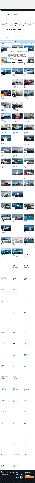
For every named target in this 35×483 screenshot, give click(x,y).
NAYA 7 (25, 130)
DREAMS (14, 332)
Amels (2, 64)
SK (1, 454)
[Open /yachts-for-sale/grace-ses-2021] (6, 127)
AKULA (25, 85)
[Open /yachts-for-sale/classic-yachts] (29, 25)
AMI (1, 243)
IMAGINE (2, 398)
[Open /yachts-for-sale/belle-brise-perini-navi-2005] (17, 417)
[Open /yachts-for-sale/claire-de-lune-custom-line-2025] (6, 150)
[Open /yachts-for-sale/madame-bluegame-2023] (17, 194)
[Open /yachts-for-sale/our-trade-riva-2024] (6, 251)
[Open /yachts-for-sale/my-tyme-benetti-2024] (6, 362)
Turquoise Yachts (26, 120)
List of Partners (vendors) (10, 58)
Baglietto (14, 154)
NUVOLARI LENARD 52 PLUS (17, 454)
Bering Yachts (14, 86)
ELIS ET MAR (26, 476)
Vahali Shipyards (26, 277)
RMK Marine (25, 154)
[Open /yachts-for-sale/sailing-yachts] (12, 25)
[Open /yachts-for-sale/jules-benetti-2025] (17, 362)
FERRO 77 (14, 354)
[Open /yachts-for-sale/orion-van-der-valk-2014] (6, 194)
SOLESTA (2, 231)
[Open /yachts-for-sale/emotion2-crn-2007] (29, 71)
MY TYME (2, 365)
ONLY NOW (3, 321)
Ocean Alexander (15, 333)
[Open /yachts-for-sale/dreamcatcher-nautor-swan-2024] (17, 462)
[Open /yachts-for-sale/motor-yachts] (3, 25)
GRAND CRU (26, 254)
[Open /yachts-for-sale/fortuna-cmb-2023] (6, 340)
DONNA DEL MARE (15, 130)
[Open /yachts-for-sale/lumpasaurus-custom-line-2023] (29, 93)
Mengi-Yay (14, 455)
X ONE (25, 332)
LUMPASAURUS (26, 96)
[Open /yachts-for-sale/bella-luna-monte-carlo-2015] (29, 317)
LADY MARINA (15, 74)
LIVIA (25, 153)
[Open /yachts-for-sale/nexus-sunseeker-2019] (17, 473)
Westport (21, 33)
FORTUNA (2, 343)
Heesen (14, 31)
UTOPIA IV (25, 432)
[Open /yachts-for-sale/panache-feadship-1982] (6, 462)
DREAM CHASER (26, 421)
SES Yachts (2, 131)
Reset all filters (32, 43)
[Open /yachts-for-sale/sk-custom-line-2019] (6, 451)
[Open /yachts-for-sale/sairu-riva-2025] (17, 183)
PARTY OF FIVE (26, 443)
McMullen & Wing (26, 232)
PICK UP (2, 287)
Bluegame (14, 221)
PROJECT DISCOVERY (4, 187)
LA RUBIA (14, 209)
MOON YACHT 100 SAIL (27, 398)
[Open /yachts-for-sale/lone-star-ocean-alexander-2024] (29, 451)
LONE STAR (25, 454)
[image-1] (2, 50)
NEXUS (14, 476)
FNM (13, 399)
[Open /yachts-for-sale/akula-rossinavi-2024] (29, 82)
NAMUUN (25, 119)
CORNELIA (3, 387)
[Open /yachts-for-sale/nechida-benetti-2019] (6, 406)
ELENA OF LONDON (16, 398)
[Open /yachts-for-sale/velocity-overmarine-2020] (17, 439)
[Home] (17, 10)
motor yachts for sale (16, 30)
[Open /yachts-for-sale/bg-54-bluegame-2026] (17, 217)
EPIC (2, 108)
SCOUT (2, 51)
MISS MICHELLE (3, 74)
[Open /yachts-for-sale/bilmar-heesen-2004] (17, 306)
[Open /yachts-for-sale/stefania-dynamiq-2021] (17, 373)
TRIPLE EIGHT (26, 354)
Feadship (10, 31)
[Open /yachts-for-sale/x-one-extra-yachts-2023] (29, 328)
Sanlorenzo (8, 32)
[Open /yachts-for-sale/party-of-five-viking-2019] (29, 439)
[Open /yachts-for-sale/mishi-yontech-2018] (29, 384)
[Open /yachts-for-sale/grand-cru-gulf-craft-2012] (29, 251)
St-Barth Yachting (15, 388)
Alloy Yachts (2, 399)
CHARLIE (14, 254)
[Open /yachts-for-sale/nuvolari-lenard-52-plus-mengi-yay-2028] (17, 451)
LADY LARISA (3, 209)
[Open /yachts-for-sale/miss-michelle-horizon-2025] (6, 71)
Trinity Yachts (25, 477)
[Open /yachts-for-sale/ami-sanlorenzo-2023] (6, 240)
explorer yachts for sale (13, 37)
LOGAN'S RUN (26, 243)
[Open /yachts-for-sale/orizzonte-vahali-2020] (29, 273)
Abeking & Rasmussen (3, 120)
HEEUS (14, 85)
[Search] (13, 41)
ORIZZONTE (26, 276)
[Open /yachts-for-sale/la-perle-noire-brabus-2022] (29, 206)
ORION (2, 198)
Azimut (24, 31)
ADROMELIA (3, 332)
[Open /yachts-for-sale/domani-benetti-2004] (6, 428)
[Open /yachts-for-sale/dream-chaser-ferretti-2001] (29, 417)
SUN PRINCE (14, 96)
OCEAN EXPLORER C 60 (5, 376)
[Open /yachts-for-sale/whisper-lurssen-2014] (17, 48)
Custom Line (25, 97)
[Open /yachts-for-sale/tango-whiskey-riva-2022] (17, 273)
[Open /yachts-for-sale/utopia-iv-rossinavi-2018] (29, 428)
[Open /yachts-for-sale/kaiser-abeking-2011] (6, 116)
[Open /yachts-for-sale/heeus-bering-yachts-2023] (17, 82)
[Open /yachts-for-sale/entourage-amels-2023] (6, 60)
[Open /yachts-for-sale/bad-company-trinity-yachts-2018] (29, 48)
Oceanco (25, 64)
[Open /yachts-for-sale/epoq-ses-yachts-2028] (29, 183)
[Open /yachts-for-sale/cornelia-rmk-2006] (6, 384)
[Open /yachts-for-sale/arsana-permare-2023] (29, 406)
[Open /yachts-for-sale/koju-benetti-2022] (6, 295)
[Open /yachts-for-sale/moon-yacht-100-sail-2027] (29, 395)
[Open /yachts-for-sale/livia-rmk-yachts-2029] (29, 150)
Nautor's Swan (16, 36)
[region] (17, 55)
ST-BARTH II (14, 387)
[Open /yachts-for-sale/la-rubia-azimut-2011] (17, 206)
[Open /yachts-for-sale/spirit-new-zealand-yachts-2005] (29, 340)
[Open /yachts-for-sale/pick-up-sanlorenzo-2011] (6, 284)
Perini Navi (12, 36)
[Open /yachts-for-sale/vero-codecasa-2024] (6, 161)
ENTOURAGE (3, 63)
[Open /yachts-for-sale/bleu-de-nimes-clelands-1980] (17, 105)
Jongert (20, 36)
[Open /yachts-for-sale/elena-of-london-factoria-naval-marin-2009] (17, 395)
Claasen (13, 120)
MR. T (13, 153)
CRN (24, 75)
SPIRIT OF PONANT (27, 310)
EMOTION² (25, 74)
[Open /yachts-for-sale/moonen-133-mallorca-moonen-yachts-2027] (17, 295)
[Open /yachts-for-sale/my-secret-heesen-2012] (6, 138)
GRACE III (2, 130)
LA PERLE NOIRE (26, 209)
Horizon (2, 75)
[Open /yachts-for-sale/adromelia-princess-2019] (6, 328)
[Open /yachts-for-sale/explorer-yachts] (20, 25)
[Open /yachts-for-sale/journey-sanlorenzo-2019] (6, 306)
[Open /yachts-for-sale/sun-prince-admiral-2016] (17, 93)
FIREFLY (2, 220)
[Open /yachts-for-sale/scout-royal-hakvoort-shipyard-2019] (6, 48)
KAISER (2, 119)
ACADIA (14, 119)
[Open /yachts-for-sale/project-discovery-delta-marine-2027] (6, 183)
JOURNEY (2, 310)
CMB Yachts (2, 344)
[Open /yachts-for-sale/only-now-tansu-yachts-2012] (6, 317)
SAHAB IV (2, 476)
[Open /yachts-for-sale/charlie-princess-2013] (17, 251)
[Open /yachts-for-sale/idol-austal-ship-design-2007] (29, 172)
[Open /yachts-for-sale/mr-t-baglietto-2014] (17, 150)
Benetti (12, 32)
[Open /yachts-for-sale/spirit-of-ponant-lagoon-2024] (29, 306)
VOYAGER (14, 432)
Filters (15, 41)
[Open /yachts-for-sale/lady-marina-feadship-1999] (17, 71)
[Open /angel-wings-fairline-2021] (29, 217)
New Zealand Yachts (26, 344)
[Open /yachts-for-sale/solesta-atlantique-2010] (6, 228)
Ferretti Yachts (3, 109)
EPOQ (25, 187)
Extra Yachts (25, 333)
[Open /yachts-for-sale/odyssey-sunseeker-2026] (29, 161)
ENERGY (14, 63)
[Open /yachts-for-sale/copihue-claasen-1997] (17, 172)
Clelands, (14, 109)
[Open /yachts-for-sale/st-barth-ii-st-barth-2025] (17, 384)
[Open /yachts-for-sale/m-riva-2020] (17, 284)
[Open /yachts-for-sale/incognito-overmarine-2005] (6, 273)
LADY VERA (14, 265)
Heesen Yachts (3, 142)
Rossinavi (25, 86)
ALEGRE (2, 421)
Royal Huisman (9, 36)
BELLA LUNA (26, 321)
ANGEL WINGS (26, 220)
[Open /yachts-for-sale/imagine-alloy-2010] (6, 395)
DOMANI (2, 432)
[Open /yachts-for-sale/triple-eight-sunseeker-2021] (29, 351)
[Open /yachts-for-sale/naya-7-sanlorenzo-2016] (29, 127)
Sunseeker (20, 32)
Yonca (24, 388)
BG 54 (13, 220)
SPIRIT (25, 343)
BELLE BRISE (15, 421)
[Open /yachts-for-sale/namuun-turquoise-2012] (29, 116)
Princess (24, 32)
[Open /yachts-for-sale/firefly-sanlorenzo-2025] (6, 217)
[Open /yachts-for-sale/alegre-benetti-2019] (6, 417)
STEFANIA (14, 376)
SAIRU (14, 187)
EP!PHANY (25, 231)
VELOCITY (14, 443)
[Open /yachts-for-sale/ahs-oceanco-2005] (29, 60)
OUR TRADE (3, 254)
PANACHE (2, 465)
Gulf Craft (25, 255)
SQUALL (2, 96)
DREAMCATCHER (15, 465)
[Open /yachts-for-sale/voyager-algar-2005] (17, 428)
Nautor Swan (14, 466)
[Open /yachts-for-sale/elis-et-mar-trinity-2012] (29, 473)
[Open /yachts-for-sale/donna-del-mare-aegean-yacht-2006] (17, 127)
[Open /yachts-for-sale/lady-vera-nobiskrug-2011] (17, 262)
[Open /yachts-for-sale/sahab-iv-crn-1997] (6, 473)
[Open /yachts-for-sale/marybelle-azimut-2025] (17, 340)
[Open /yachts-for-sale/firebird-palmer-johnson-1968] (29, 295)
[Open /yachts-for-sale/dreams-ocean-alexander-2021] (17, 328)
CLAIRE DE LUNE (4, 153)
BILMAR (14, 310)
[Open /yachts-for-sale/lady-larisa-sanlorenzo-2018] (6, 206)
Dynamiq (14, 377)
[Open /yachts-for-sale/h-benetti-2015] (29, 362)
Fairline (25, 221)
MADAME (14, 198)
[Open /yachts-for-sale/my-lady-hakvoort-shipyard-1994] (29, 138)
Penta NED (16, 109)
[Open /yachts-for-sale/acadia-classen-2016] (17, 116)
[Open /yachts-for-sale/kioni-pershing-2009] (17, 161)
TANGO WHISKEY (15, 276)
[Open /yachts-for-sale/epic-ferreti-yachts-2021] (6, 105)
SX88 (13, 243)
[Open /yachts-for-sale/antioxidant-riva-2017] (29, 262)
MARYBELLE (14, 343)
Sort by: (22, 43)
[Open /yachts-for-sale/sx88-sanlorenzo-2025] (17, 240)
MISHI (25, 387)
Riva (1, 255)
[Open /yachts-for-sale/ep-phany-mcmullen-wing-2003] (29, 228)
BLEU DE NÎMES (15, 108)
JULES (13, 365)
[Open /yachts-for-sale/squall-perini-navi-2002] (6, 93)
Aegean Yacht (14, 131)
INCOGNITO (3, 276)
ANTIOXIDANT (26, 265)
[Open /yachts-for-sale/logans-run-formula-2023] (29, 240)
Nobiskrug (14, 266)
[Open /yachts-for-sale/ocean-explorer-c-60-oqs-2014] (6, 373)
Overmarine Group (3, 277)
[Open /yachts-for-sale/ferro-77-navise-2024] (17, 351)
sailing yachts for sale (16, 35)
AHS (24, 63)
